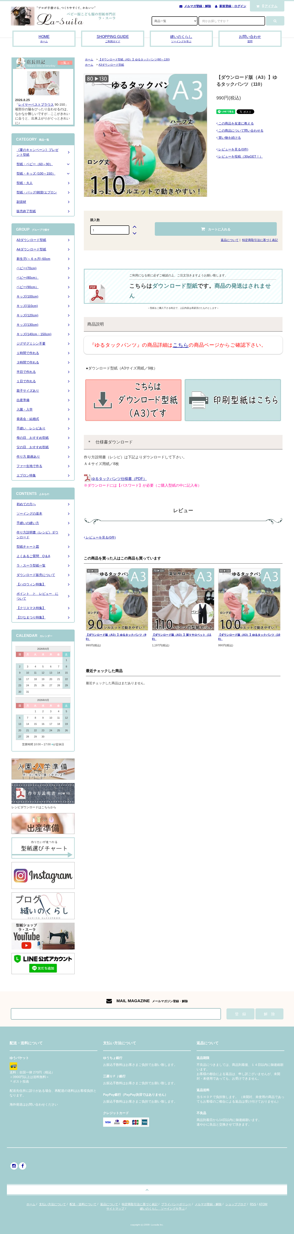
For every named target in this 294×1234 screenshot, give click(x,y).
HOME (44, 39)
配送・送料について (83, 1204)
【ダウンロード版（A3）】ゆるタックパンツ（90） (116, 637)
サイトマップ (115, 1208)
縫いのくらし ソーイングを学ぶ (162, 1208)
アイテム (270, 6)
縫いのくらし (181, 39)
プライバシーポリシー (176, 1204)
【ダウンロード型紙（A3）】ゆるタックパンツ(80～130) (134, 59)
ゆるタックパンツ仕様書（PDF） (119, 479)
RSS (253, 1204)
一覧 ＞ (65, 62)
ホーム (89, 59)
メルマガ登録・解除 (197, 6)
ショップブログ (235, 1204)
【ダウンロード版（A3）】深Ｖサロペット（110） (181, 637)
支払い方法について (52, 1204)
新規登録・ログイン (232, 6)
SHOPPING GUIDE (113, 39)
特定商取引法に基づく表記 (260, 240)
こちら (181, 345)
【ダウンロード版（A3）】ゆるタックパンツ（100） (249, 637)
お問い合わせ (250, 39)
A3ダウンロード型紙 (111, 64)
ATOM (263, 1204)
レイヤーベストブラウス (36, 104)
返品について (230, 240)
